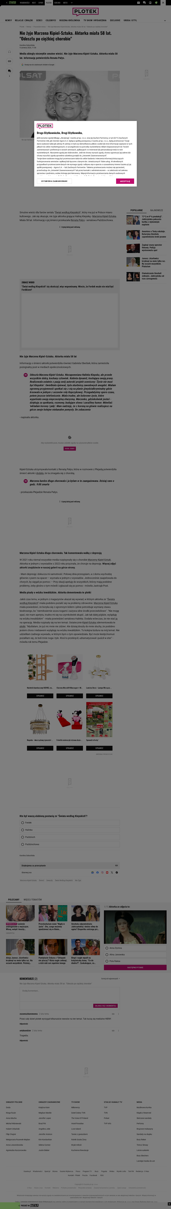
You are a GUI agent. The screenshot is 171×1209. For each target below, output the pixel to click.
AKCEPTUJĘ (125, 181)
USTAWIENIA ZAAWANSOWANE (54, 181)
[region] (85, 154)
